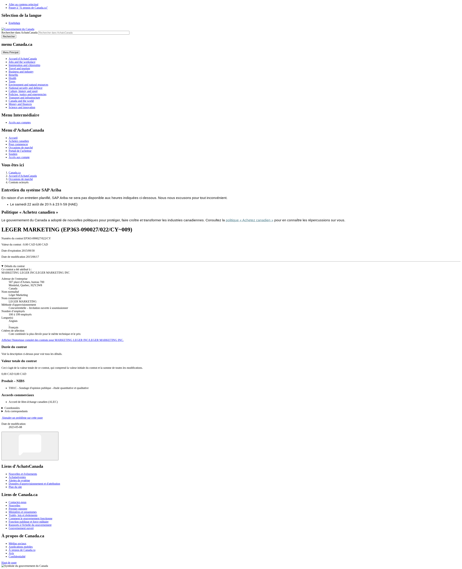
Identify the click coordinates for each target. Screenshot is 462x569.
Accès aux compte (19, 157)
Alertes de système (19, 480)
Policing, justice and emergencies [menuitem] (27, 94)
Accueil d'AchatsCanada (23, 175)
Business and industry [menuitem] (21, 71)
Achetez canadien (19, 141)
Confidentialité (17, 556)
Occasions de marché (21, 147)
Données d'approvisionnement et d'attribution (34, 483)
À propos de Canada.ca (22, 550)
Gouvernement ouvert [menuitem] (21, 528)
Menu (10, 52)
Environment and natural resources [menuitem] (28, 84)
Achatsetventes (17, 477)
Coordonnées (12, 407)
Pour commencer (18, 144)
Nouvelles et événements (23, 473)
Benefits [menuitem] (13, 74)
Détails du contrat (15, 266)
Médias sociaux (17, 543)
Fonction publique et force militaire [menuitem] (29, 521)
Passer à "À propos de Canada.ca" (28, 7)
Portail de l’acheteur (20, 150)
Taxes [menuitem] (12, 81)
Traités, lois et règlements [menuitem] (23, 515)
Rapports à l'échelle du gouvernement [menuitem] (30, 524)
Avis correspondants (16, 411)
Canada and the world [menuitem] (21, 100)
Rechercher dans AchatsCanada (19, 32)
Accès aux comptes (20, 122)
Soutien (13, 154)
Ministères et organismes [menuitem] (23, 511)
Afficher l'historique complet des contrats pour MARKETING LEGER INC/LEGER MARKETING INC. (62, 340)
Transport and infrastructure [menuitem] (24, 97)
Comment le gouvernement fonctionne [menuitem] (30, 518)
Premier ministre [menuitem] (18, 508)
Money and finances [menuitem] (20, 104)
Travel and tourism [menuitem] (19, 68)
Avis (11, 553)
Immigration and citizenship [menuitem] (24, 65)
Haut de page (9, 562)
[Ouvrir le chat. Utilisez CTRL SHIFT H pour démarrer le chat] (29, 446)
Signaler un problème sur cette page (22, 417)
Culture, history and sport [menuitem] (23, 91)
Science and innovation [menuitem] (22, 107)
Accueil (13, 137)
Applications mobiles (21, 546)
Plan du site (15, 486)
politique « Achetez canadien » (249, 220)
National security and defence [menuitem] (25, 87)
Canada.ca (15, 172)
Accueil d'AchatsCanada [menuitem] (23, 58)
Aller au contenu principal (23, 4)
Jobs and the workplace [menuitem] (22, 61)
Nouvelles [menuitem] (14, 505)
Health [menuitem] (12, 78)
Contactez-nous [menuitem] (17, 502)
